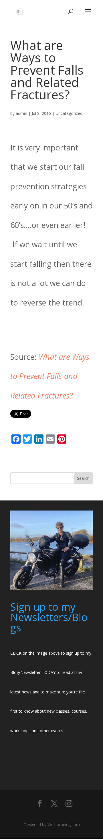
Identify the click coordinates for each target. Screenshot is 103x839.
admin (21, 113)
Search (83, 478)
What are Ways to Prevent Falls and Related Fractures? (50, 376)
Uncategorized (69, 113)
